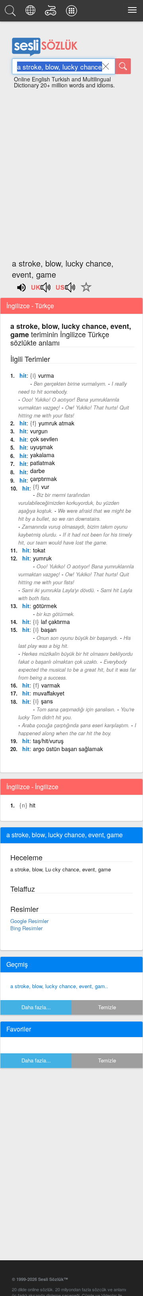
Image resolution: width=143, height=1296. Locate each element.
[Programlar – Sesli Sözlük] (72, 13)
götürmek (45, 606)
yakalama (42, 455)
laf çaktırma (55, 622)
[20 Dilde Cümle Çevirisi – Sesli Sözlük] (31, 13)
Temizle (107, 1007)
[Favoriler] (84, 292)
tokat (39, 550)
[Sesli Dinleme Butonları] (41, 290)
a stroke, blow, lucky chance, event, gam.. (59, 986)
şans (47, 701)
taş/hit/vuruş (48, 741)
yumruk (42, 558)
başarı (48, 630)
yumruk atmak (56, 423)
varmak (50, 685)
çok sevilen (44, 439)
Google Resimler (29, 921)
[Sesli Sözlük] (11, 13)
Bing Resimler (26, 928)
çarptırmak (43, 479)
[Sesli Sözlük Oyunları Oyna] (51, 13)
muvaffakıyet (48, 693)
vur (45, 487)
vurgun (39, 431)
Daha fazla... (36, 1007)
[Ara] (123, 66)
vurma (46, 375)
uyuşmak (41, 447)
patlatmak (42, 463)
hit (23, 375)
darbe (37, 471)
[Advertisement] (71, 170)
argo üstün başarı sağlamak (68, 749)
